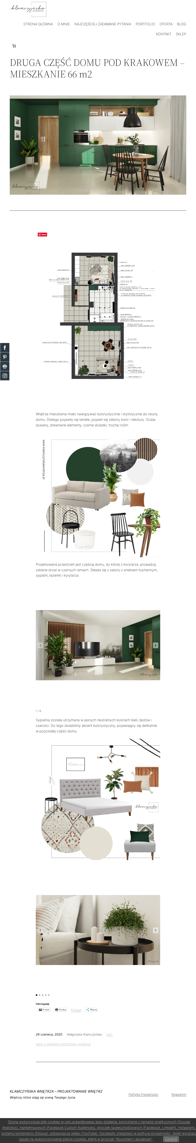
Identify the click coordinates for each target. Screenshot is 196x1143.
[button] (155, 645)
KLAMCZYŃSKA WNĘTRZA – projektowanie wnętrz (56, 1091)
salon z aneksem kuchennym (56, 1044)
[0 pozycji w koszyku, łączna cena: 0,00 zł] (14, 46)
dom (109, 1034)
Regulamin (179, 1094)
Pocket (76, 1010)
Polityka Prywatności (143, 1094)
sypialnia (84, 1044)
